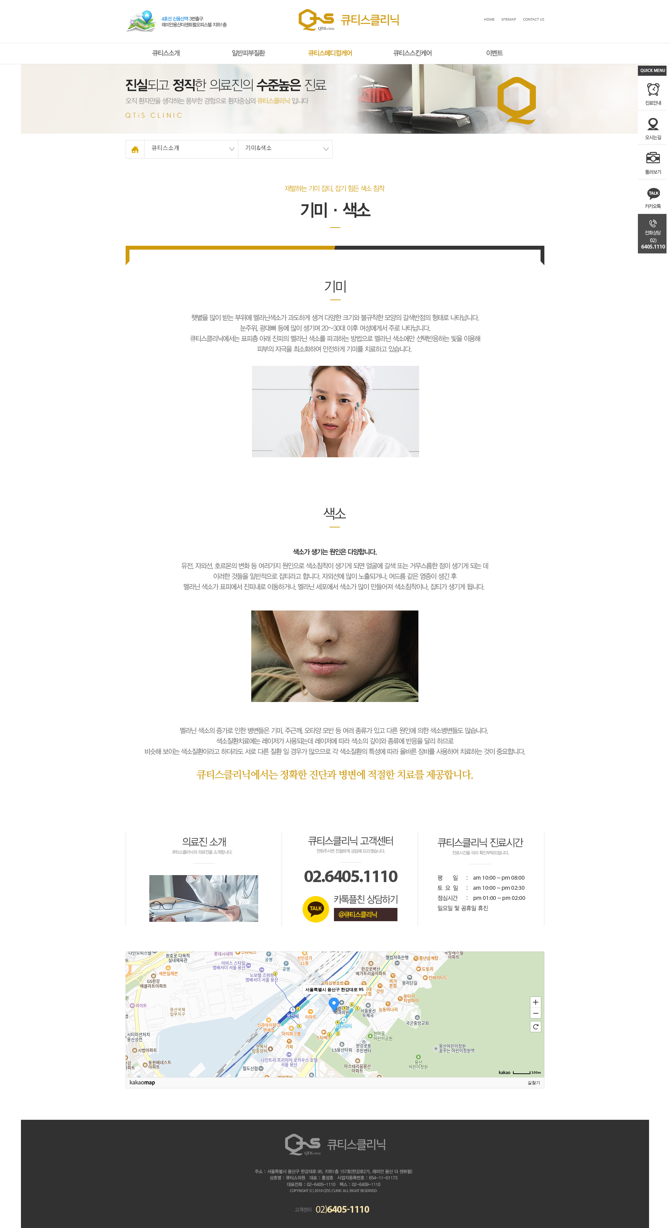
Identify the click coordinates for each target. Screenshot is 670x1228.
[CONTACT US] (533, 20)
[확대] (536, 1001)
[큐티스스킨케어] (412, 50)
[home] (135, 142)
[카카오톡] (350, 838)
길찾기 (534, 1082)
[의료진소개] (203, 839)
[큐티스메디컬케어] (330, 50)
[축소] (536, 1013)
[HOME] (349, 11)
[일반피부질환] (249, 50)
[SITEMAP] (508, 20)
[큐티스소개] (166, 50)
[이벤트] (495, 50)
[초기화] (536, 1027)
